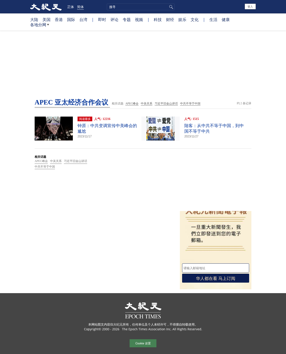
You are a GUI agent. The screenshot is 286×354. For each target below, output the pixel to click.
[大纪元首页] (46, 6)
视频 (139, 19)
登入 (250, 6)
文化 (195, 19)
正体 (70, 6)
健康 (226, 19)
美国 (46, 19)
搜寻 (170, 7)
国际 (71, 19)
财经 (170, 19)
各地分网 (38, 24)
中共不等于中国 (190, 103)
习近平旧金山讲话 (166, 103)
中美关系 (146, 103)
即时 (102, 19)
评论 (114, 19)
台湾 (83, 19)
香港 (59, 19)
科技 (158, 19)
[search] (141, 7)
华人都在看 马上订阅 (215, 278)
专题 (127, 19)
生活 (213, 19)
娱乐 (182, 19)
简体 (80, 6)
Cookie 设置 (143, 343)
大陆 (34, 19)
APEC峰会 (132, 103)
